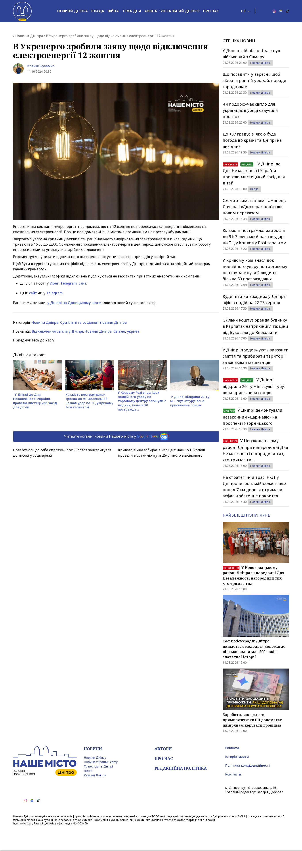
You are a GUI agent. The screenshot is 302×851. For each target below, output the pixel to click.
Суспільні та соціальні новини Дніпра (93, 322)
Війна (113, 11)
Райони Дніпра (95, 775)
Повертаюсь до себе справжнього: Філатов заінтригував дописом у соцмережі (62, 453)
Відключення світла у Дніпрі (57, 331)
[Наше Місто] (22, 11)
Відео (88, 771)
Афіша (150, 11)
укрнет (133, 331)
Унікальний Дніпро (180, 11)
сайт (82, 283)
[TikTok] (287, 11)
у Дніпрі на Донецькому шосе (74, 302)
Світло (119, 331)
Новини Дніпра (72, 11)
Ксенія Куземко (41, 66)
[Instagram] (274, 11)
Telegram (68, 283)
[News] (280, 11)
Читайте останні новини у (111, 436)
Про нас (211, 11)
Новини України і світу (101, 762)
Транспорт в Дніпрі (98, 766)
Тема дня (131, 11)
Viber (54, 283)
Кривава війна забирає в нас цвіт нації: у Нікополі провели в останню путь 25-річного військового (161, 453)
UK (243, 11)
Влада (97, 11)
